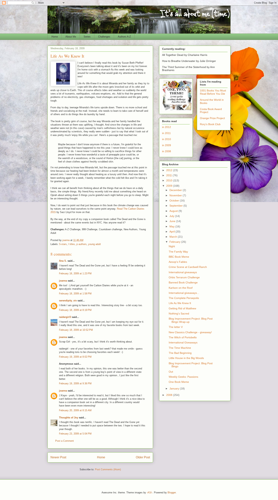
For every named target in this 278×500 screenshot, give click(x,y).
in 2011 (166, 133)
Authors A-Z (124, 36)
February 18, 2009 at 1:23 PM (75, 273)
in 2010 (166, 139)
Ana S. (63, 260)
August (174, 210)
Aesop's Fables (178, 261)
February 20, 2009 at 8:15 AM (75, 410)
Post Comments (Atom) (108, 469)
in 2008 (166, 151)
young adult (94, 244)
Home (54, 36)
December (176, 190)
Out (171, 371)
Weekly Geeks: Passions (183, 376)
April (172, 231)
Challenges (104, 36)
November (176, 195)
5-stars (63, 244)
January (174, 388)
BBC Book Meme (179, 256)
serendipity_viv (68, 300)
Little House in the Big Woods (186, 358)
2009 (169, 185)
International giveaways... (184, 292)
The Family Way (178, 251)
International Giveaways (183, 342)
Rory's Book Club (210, 124)
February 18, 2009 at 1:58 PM (75, 293)
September (176, 205)
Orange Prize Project (212, 118)
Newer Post (58, 457)
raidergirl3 (65, 317)
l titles (71, 244)
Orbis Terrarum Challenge (184, 277)
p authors (81, 244)
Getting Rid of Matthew (182, 308)
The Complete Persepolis (184, 298)
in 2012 (166, 127)
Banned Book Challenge (183, 282)
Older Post (143, 457)
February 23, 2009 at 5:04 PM (75, 433)
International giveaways (183, 272)
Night (172, 246)
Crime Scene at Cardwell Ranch (188, 266)
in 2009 (166, 145)
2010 (169, 180)
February (175, 241)
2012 (169, 170)
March (173, 236)
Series (87, 36)
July (172, 216)
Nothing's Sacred (179, 313)
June (172, 221)
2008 (169, 394)
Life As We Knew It (180, 303)
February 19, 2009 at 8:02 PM (75, 356)
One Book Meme (179, 381)
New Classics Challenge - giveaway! (190, 332)
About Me (70, 36)
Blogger (172, 492)
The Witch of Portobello (183, 337)
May (172, 226)
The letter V (176, 326)
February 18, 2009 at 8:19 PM (75, 310)
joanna (63, 280)
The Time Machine (180, 347)
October (174, 200)
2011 (169, 175)
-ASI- (149, 492)
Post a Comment (64, 440)
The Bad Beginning (180, 352)
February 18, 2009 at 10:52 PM (76, 329)
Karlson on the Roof (181, 287)
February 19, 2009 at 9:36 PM (75, 383)
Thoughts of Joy (68, 417)
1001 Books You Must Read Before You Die (213, 92)
